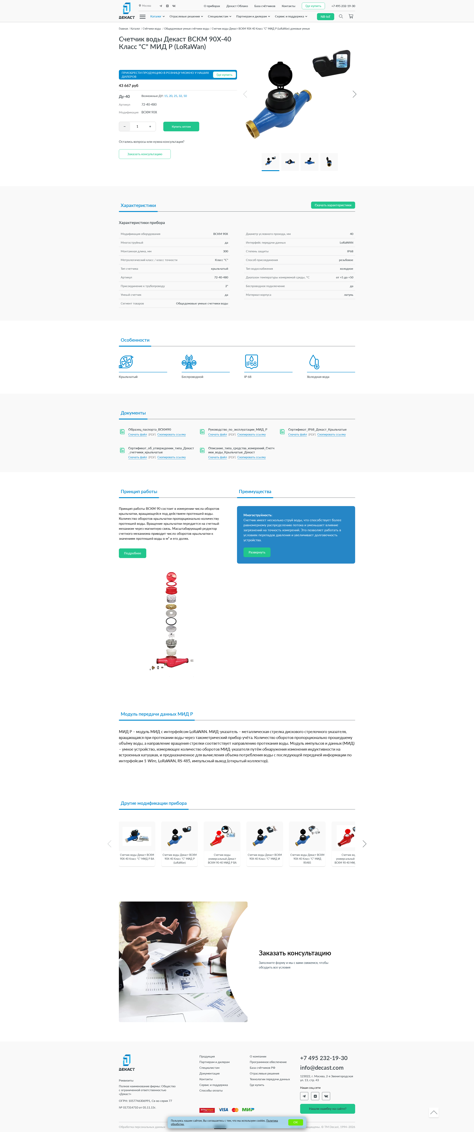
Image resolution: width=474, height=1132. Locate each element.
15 (166, 95)
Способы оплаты (211, 1090)
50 (185, 95)
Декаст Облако (237, 6)
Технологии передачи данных (270, 1079)
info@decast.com (322, 1067)
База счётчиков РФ (262, 1067)
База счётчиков (264, 6)
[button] (354, 94)
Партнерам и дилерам (251, 16)
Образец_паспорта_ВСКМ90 (149, 429)
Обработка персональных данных (142, 1126)
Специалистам (218, 16)
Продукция (207, 1056)
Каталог (155, 16)
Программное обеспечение (268, 1062)
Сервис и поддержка (289, 16)
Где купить (257, 1084)
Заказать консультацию (144, 154)
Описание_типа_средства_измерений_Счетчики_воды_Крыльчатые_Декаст (241, 450)
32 (180, 95)
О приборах (212, 6)
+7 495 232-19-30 (343, 6)
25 (175, 95)
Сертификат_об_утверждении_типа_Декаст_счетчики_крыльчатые (161, 450)
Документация (209, 1073)
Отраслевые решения (185, 16)
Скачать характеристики (333, 205)
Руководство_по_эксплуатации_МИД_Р (237, 429)
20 (170, 95)
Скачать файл (137, 434)
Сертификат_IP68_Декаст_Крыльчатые (317, 429)
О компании (258, 1056)
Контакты (288, 6)
